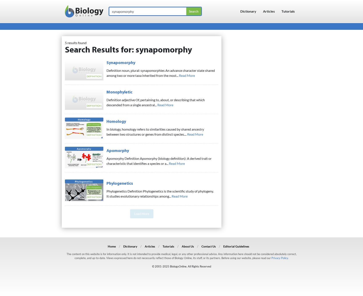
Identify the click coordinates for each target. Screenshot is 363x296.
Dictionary (248, 11)
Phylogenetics (120, 184)
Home (112, 246)
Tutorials (288, 11)
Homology (116, 122)
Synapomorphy (121, 63)
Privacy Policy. (280, 258)
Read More (187, 75)
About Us (188, 246)
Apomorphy (118, 151)
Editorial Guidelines (236, 246)
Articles (269, 11)
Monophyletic (119, 92)
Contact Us (208, 246)
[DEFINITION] (84, 69)
